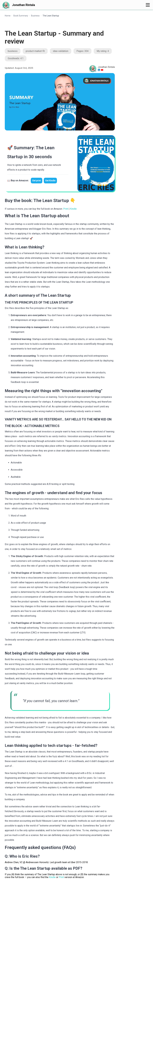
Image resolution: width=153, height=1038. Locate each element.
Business (35, 15)
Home (7, 15)
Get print (36, 180)
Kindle (73, 208)
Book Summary (20, 15)
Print (65, 208)
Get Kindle (50, 180)
